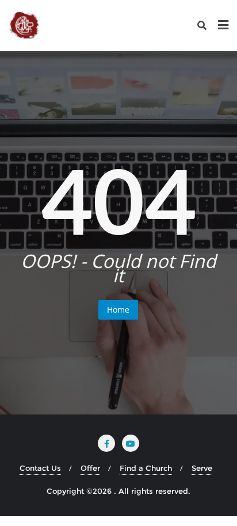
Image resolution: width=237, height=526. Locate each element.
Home (118, 309)
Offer (90, 468)
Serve (202, 468)
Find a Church (146, 468)
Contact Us (40, 468)
